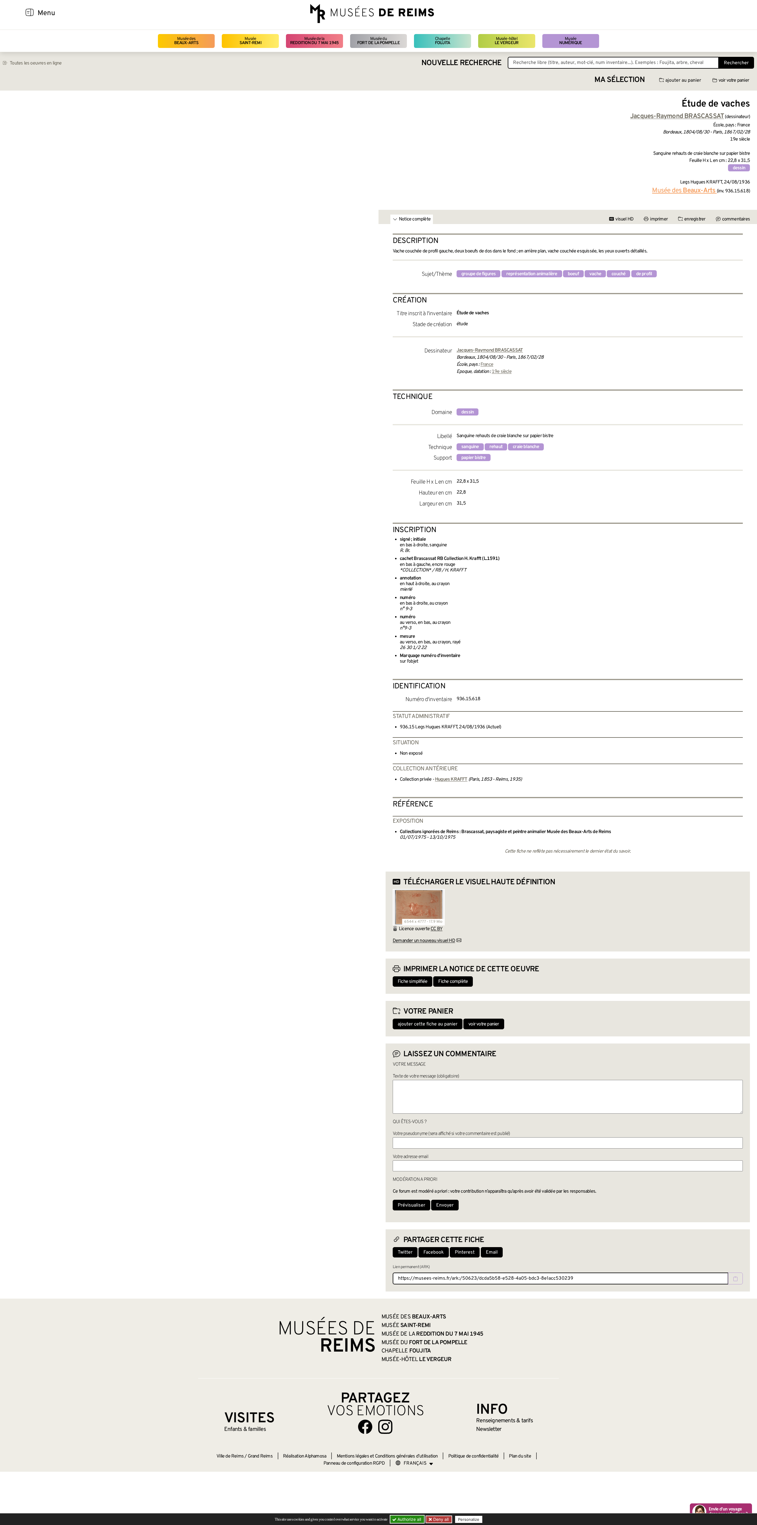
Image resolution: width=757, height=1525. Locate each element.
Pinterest (465, 1252)
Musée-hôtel (506, 41)
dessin (739, 168)
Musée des (186, 41)
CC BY (436, 929)
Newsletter (488, 1429)
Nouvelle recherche (461, 63)
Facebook (433, 1252)
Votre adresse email (410, 1157)
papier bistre (473, 458)
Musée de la (314, 41)
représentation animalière (531, 274)
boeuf (573, 274)
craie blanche (526, 447)
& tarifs (504, 1420)
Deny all (440, 1519)
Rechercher (736, 63)
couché (618, 274)
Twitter (405, 1252)
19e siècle (502, 372)
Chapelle (442, 41)
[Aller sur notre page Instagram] (385, 1427)
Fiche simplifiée (412, 982)
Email (492, 1252)
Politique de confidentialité (473, 1456)
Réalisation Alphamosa (304, 1456)
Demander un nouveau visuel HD (424, 941)
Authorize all (408, 1519)
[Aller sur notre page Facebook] (365, 1427)
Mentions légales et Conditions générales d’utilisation (387, 1456)
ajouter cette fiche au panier (427, 1024)
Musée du (378, 41)
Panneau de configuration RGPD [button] (354, 1463)
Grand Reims (260, 1456)
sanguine (470, 447)
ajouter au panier (683, 80)
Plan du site (520, 1456)
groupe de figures (478, 274)
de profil (644, 274)
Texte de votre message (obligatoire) (426, 1076)
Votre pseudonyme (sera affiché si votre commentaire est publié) (451, 1134)
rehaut (495, 447)
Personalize (468, 1519)
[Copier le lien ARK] (735, 1278)
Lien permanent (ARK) (411, 1267)
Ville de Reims (230, 1456)
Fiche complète (453, 982)
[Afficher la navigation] (30, 13)
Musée (250, 41)
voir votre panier (734, 80)
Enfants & (245, 1429)
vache (595, 274)
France (487, 365)
